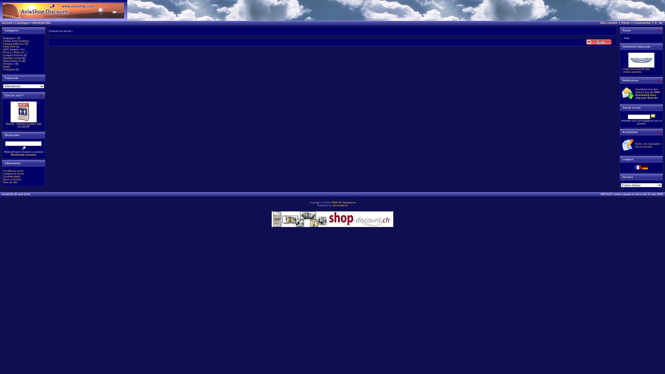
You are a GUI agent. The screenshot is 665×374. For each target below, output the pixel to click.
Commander (642, 22)
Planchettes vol (12, 60)
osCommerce (340, 205)
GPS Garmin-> (12, 49)
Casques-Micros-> (13, 43)
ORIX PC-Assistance (343, 202)
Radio (6, 66)
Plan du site (10, 182)
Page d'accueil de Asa (636, 69)
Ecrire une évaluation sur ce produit (648, 145)
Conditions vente (13, 170)
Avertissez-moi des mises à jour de (647, 93)
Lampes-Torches (13, 55)
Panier (625, 22)
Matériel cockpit (12, 58)
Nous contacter (12, 179)
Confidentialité (11, 176)
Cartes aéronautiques (16, 40)
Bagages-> (9, 38)
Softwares (9, 69)
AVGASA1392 (41, 22)
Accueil (7, 22)
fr (656, 22)
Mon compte (608, 22)
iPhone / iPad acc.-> (15, 52)
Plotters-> (9, 63)
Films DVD (9, 46)
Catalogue (22, 22)
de (660, 22)
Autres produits (632, 71)
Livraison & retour (13, 173)
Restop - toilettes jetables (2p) (24, 123)
